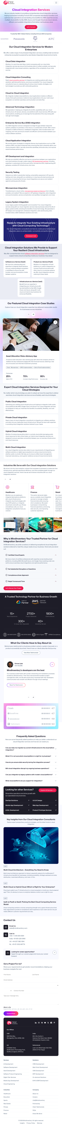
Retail (57, 492)
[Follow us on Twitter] (48, 1023)
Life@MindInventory (39, 1100)
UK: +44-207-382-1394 (16, 941)
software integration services (34, 253)
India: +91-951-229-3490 (17, 938)
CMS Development (38, 1070)
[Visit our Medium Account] (42, 1023)
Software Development (10, 1067)
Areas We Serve (37, 1113)
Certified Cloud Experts (16, 555)
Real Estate (7, 1103)
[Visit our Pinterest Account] (54, 1023)
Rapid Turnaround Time (16, 581)
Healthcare (10, 492)
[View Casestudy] (55, 322)
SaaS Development (9, 1070)
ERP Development (38, 1074)
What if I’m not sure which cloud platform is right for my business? (28, 756)
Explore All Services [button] (47, 790)
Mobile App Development (11, 1080)
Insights (22, 1123)
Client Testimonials (38, 1107)
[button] (5, 479)
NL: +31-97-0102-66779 (17, 944)
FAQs (34, 1110)
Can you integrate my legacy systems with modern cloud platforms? (29, 774)
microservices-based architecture (35, 191)
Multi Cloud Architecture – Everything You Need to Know (26, 870)
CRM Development (38, 1064)
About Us (35, 1093)
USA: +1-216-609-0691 (16, 936)
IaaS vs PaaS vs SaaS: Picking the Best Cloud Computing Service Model (30, 903)
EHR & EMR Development (40, 1080)
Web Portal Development (40, 1067)
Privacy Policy (31, 1123)
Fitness (6, 1107)
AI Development (8, 1064)
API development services (40, 161)
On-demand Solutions (39, 1077)
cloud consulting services (17, 80)
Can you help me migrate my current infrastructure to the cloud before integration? (29, 749)
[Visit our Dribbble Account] (39, 1023)
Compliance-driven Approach (18, 575)
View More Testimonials (31, 652)
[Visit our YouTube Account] (45, 1023)
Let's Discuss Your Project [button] (13, 588)
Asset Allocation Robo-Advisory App (21, 356)
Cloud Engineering (9, 1084)
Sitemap (39, 1123)
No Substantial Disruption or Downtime (22, 569)
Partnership (36, 1103)
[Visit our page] (51, 1023)
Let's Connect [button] (31, 27)
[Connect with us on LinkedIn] (36, 1023)
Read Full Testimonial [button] (16, 685)
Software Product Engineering (13, 1074)
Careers (35, 1097)
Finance (34, 492)
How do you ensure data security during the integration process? (27, 762)
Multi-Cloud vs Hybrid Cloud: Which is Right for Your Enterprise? (29, 887)
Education (7, 1097)
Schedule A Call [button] (31, 236)
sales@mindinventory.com (18, 928)
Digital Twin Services (10, 1077)
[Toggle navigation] (56, 2)
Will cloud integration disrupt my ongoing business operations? (27, 768)
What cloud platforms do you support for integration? (23, 781)
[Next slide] (33, 314)
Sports (6, 1100)
